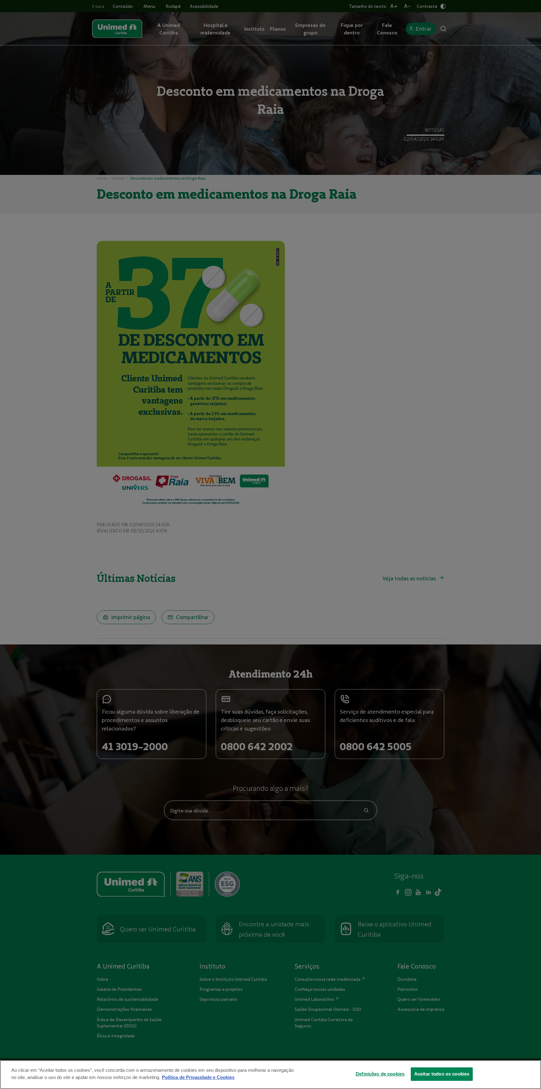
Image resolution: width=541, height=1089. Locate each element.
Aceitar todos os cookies (442, 1073)
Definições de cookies (380, 1073)
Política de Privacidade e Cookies (198, 1077)
